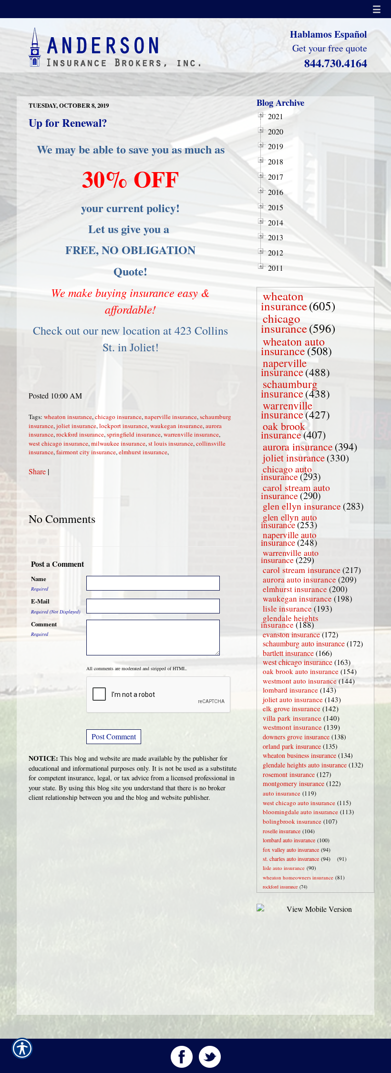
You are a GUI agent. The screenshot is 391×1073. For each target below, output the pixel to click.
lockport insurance (123, 425)
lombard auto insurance (289, 840)
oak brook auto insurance (301, 671)
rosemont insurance (289, 774)
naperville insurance (170, 416)
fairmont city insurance (86, 452)
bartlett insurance (288, 653)
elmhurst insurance (143, 452)
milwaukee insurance (118, 443)
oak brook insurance (283, 430)
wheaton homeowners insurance (298, 877)
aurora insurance (298, 446)
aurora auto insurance (299, 579)
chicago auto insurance (286, 472)
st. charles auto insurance (291, 858)
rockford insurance (80, 434)
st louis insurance (170, 443)
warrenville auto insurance (290, 556)
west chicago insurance (58, 443)
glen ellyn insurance (302, 506)
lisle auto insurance (284, 867)
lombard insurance (290, 690)
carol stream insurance (301, 569)
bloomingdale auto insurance (300, 811)
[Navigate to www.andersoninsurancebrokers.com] (335, 858)
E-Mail (40, 601)
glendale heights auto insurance (305, 764)
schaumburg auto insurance (304, 643)
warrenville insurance (191, 434)
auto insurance (281, 793)
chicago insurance (118, 416)
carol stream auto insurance (295, 491)
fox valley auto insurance (291, 849)
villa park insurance (292, 718)
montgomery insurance (293, 783)
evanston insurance (291, 634)
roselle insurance (281, 831)
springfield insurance (134, 434)
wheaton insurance (68, 416)
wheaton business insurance (299, 755)
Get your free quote (329, 47)
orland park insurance (292, 746)
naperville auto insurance (289, 538)
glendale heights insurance (290, 621)
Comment (44, 624)
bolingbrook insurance (292, 821)
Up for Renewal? (68, 122)
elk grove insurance (291, 708)
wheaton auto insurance (293, 346)
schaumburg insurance (289, 388)
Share (37, 471)
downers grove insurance (296, 736)
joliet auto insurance (293, 699)
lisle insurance (287, 608)
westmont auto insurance (300, 680)
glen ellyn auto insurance (289, 521)
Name (38, 578)
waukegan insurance (176, 425)
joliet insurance (76, 425)
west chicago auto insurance (299, 802)
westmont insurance (292, 727)
